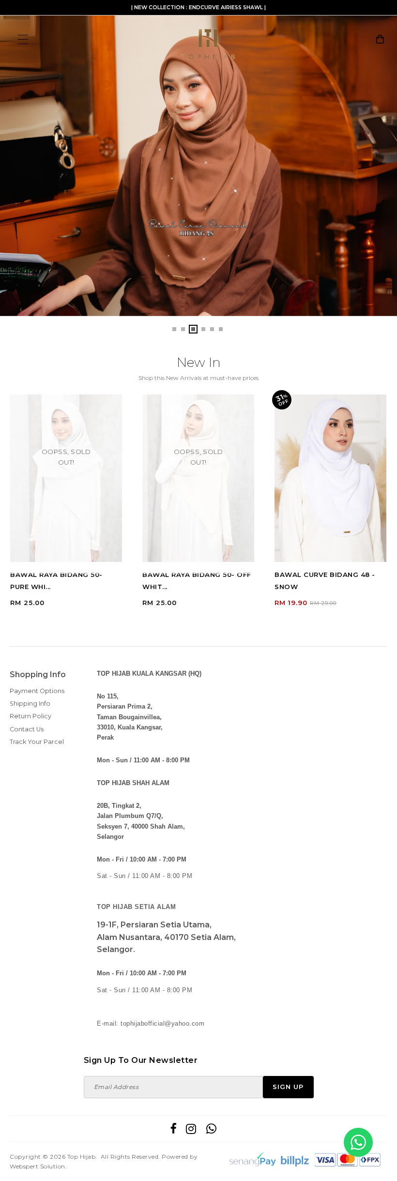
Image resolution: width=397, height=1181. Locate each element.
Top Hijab (81, 1156)
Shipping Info (30, 703)
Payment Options (37, 691)
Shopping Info (38, 674)
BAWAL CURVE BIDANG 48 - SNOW (325, 580)
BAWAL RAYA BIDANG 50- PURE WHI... (56, 580)
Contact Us (27, 729)
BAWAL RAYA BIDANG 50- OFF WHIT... (196, 580)
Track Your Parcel (37, 741)
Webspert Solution (37, 1166)
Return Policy (30, 716)
